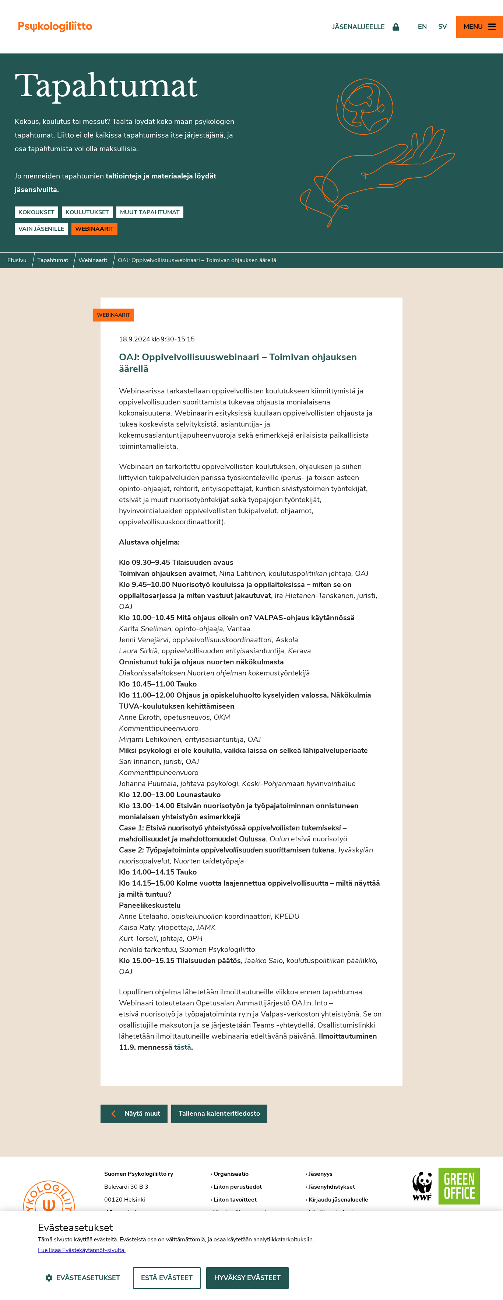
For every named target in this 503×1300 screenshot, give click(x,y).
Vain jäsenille (41, 229)
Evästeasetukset (88, 1277)
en (422, 26)
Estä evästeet (167, 1277)
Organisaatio (231, 1174)
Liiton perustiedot (238, 1187)
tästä (182, 1047)
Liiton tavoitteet (235, 1200)
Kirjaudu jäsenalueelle (338, 1200)
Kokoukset (36, 212)
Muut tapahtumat (150, 212)
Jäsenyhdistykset (332, 1187)
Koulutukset (87, 212)
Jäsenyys (321, 1174)
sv (442, 26)
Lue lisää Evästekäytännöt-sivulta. (82, 1250)
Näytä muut (142, 1113)
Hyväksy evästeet (247, 1277)
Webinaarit (94, 229)
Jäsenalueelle (359, 26)
